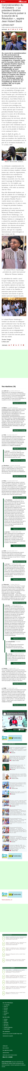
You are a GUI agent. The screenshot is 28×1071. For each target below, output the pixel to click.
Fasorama (6, 1008)
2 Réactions (14, 778)
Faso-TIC (5, 1011)
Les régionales (7, 1004)
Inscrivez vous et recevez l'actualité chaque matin (12, 1033)
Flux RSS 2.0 (6, 1025)
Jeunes (5, 1014)
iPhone (7, 1052)
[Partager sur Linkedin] (15, 29)
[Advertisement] (14, 364)
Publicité (5, 1020)
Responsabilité (7, 1029)
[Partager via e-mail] (8, 29)
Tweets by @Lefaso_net (7, 899)
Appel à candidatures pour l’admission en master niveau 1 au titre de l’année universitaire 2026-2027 (16, 938)
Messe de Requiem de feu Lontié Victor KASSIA (15, 954)
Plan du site (6, 1024)
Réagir (13, 752)
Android (4, 1052)
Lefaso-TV (6, 1006)
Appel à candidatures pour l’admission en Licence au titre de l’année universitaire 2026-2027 (16, 949)
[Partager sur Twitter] (13, 29)
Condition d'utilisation (8, 1027)
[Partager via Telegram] (19, 29)
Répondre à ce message (19, 403)
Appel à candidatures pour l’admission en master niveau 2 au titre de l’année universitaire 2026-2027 (16, 943)
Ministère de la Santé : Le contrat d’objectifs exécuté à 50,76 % (18, 792)
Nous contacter (6, 1048)
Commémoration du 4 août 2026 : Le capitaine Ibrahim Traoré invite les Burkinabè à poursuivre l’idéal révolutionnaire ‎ (18, 775)
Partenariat (6, 1022)
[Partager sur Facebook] (10, 29)
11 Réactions (15, 760)
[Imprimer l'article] (21, 29)
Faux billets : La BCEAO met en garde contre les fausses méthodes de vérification (15, 971)
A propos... (6, 1019)
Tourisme (6, 1009)
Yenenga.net (6, 1013)
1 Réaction (14, 788)
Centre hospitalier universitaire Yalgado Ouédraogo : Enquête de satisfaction (15, 960)
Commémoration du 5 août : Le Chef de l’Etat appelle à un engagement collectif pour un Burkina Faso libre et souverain (17, 767)
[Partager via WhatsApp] (17, 29)
